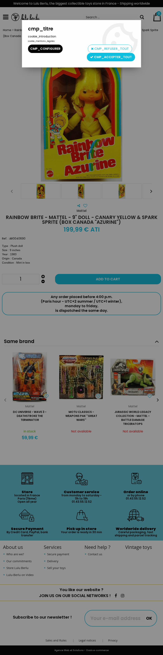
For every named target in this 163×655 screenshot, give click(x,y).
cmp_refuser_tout (111, 48)
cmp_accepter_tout (112, 57)
